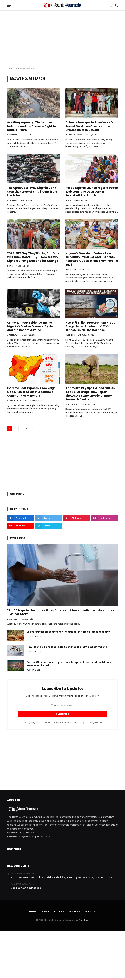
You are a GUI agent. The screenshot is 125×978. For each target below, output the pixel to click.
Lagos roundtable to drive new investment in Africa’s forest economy (68, 631)
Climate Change (73, 135)
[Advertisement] (62, 39)
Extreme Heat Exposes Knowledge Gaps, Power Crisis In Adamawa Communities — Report (31, 392)
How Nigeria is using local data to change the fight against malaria (67, 647)
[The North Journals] (62, 5)
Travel (45, 911)
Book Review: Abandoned (26, 887)
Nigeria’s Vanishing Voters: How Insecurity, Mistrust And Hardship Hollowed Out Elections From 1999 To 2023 (91, 259)
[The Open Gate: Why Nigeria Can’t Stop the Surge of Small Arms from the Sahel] (33, 168)
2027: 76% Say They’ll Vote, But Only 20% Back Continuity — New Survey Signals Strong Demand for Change (33, 257)
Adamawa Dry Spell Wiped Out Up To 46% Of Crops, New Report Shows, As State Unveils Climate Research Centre (90, 393)
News (68, 200)
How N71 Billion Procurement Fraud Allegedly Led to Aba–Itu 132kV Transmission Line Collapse (90, 326)
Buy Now (90, 911)
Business (70, 335)
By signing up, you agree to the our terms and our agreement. (64, 722)
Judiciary (12, 335)
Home (10, 68)
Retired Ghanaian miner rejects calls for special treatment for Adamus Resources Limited (69, 663)
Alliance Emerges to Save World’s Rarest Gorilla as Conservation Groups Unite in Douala (89, 126)
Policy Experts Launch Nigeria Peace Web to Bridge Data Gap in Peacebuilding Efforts (91, 191)
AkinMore (84, 920)
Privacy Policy (84, 722)
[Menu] (9, 5)
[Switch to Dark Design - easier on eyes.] (111, 5)
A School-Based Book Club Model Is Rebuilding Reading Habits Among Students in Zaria (63, 877)
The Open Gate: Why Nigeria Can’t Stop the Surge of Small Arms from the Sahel (32, 191)
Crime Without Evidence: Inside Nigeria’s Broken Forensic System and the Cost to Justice (31, 326)
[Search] (116, 5)
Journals (19, 68)
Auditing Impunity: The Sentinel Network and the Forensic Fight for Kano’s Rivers (32, 126)
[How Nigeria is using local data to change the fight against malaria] (15, 650)
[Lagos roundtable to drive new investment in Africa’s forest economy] (15, 635)
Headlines (12, 135)
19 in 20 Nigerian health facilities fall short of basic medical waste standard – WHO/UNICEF (62, 612)
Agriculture (72, 404)
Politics (59, 911)
